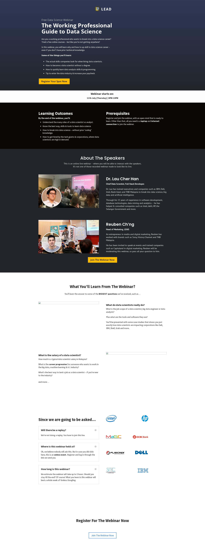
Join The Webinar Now (102, 259)
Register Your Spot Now (54, 81)
